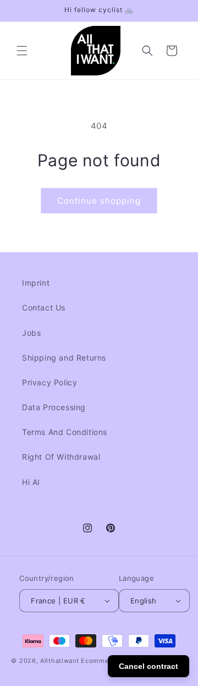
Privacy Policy (49, 382)
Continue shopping (99, 200)
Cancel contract (148, 666)
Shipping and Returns (64, 357)
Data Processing (54, 407)
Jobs (31, 332)
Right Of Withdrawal (61, 456)
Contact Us (43, 307)
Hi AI (31, 482)
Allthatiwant (59, 661)
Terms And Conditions (64, 432)
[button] (22, 51)
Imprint (36, 282)
